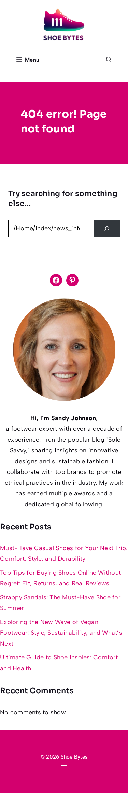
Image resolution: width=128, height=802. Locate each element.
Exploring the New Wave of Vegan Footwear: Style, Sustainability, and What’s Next (61, 632)
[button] (109, 60)
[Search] (107, 228)
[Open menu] (64, 767)
